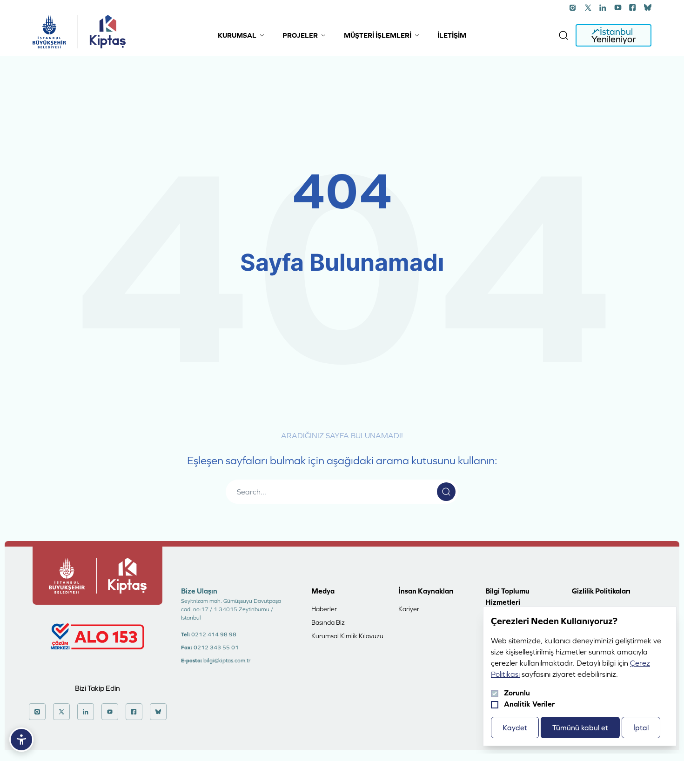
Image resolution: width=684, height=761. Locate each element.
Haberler (324, 609)
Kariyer (408, 609)
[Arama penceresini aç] (563, 35)
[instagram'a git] (573, 7)
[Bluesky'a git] (647, 7)
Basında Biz (328, 622)
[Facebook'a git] (633, 7)
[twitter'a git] (588, 7)
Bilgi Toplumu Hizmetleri (507, 596)
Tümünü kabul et (580, 727)
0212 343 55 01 (216, 647)
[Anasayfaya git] (49, 31)
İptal (641, 727)
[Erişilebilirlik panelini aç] (21, 740)
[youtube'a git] (618, 7)
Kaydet (515, 727)
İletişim (451, 35)
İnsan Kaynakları (426, 591)
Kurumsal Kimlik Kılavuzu (347, 636)
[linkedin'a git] (603, 7)
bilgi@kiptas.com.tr (226, 660)
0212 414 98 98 (213, 634)
